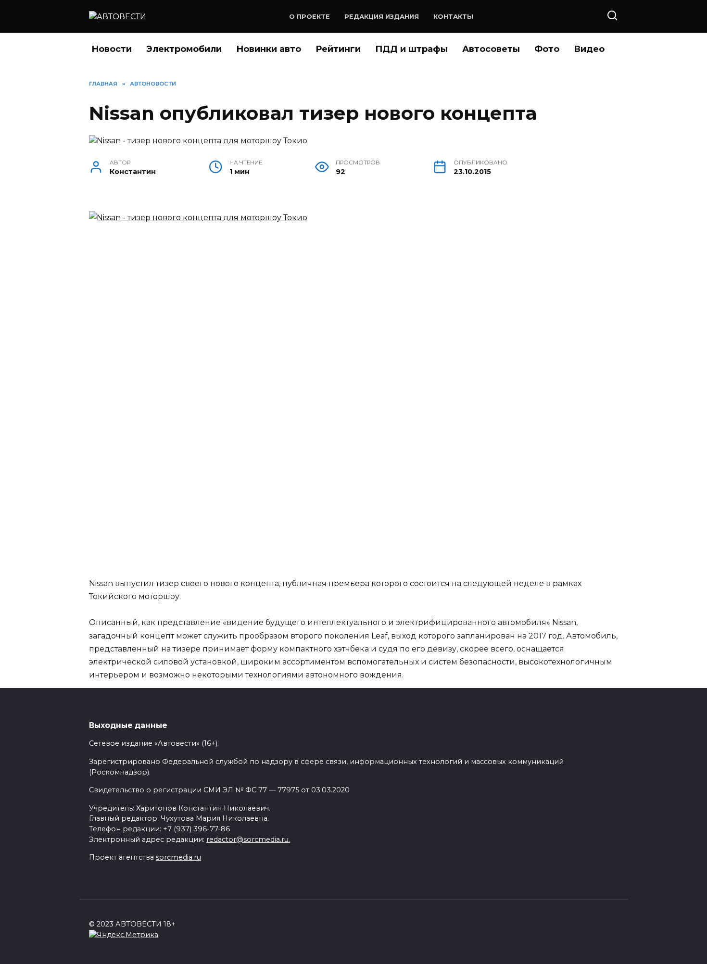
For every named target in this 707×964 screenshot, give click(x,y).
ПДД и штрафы (411, 49)
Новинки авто (268, 49)
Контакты (453, 16)
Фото (546, 49)
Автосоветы (491, 49)
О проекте (309, 16)
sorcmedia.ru (178, 857)
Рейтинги (338, 49)
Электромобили (184, 49)
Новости (111, 49)
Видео (589, 49)
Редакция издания (381, 16)
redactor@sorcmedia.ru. (248, 839)
